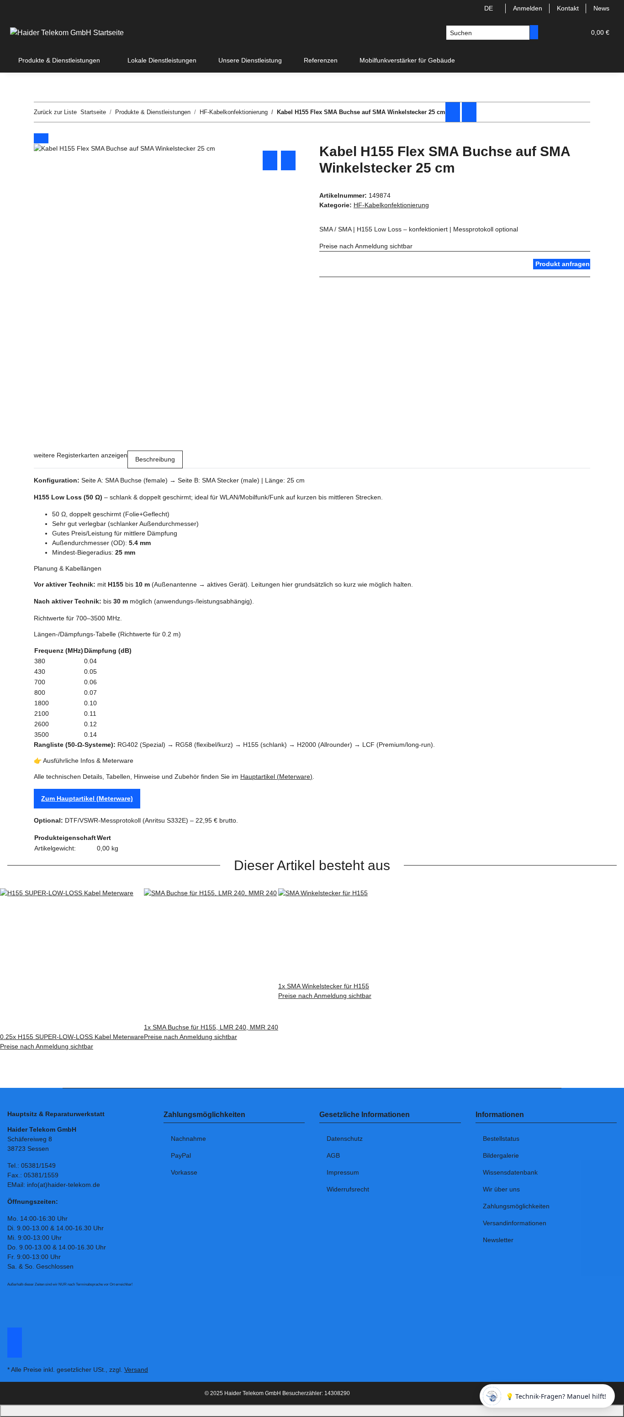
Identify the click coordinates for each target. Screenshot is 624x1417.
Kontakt (568, 8)
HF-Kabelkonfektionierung (391, 205)
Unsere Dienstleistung (250, 60)
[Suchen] (534, 32)
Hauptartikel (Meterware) (276, 776)
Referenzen (321, 60)
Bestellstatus (501, 1138)
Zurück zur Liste (55, 112)
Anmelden (527, 8)
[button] (560, 32)
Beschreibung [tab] (155, 459)
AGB (333, 1155)
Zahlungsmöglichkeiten (516, 1206)
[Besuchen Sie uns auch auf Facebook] (14, 1333)
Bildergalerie (501, 1155)
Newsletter (498, 1240)
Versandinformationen (514, 1223)
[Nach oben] (312, 1411)
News (601, 8)
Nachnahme (188, 1138)
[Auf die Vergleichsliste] (270, 160)
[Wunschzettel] (574, 32)
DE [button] (489, 8)
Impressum (343, 1172)
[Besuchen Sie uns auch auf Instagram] (14, 1343)
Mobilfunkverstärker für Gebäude (407, 60)
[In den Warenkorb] (41, 138)
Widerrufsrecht (348, 1189)
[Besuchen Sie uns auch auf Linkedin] (14, 1353)
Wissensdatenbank (510, 1172)
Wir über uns (501, 1189)
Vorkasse (184, 1172)
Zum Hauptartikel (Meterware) (87, 798)
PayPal (181, 1155)
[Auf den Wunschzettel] (288, 160)
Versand (136, 1369)
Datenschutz (345, 1138)
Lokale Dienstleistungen (161, 60)
